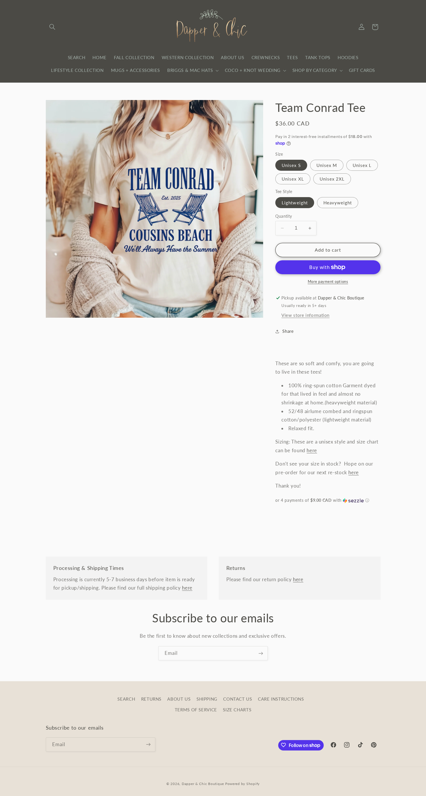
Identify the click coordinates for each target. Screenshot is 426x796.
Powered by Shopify (242, 783)
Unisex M (326, 165)
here (312, 450)
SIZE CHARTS (237, 709)
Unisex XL (293, 178)
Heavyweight (337, 202)
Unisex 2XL (332, 178)
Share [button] (288, 331)
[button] (52, 27)
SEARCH (126, 699)
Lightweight (295, 202)
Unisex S (291, 165)
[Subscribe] (260, 653)
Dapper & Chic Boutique (203, 783)
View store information (305, 315)
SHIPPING (206, 699)
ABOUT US (178, 699)
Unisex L (362, 165)
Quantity (283, 216)
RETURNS (151, 699)
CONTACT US (237, 699)
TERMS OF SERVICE (196, 709)
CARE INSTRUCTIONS (281, 699)
